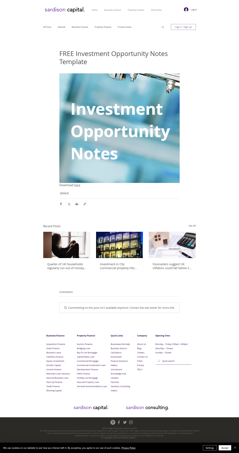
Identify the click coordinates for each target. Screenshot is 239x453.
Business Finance (80, 26)
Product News (124, 26)
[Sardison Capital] (112, 422)
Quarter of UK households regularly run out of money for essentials (65, 266)
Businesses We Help (120, 344)
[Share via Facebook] (60, 203)
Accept (224, 447)
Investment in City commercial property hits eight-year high (117, 266)
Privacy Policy (128, 447)
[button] (162, 27)
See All (192, 225)
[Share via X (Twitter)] (68, 203)
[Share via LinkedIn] (76, 203)
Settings (210, 447)
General (61, 26)
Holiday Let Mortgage (87, 377)
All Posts (47, 26)
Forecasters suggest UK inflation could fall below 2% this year (172, 266)
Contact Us (142, 356)
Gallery (114, 365)
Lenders (115, 377)
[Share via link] (84, 203)
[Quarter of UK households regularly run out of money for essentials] (66, 245)
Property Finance (103, 26)
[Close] (235, 447)
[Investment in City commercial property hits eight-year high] (119, 245)
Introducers (116, 369)
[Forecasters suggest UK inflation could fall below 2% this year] (172, 245)
